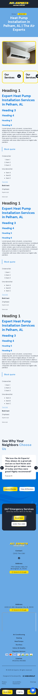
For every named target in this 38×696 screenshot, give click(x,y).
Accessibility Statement (17, 683)
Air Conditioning (19, 634)
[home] (19, 4)
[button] (2, 468)
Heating (19, 638)
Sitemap (33, 682)
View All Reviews (27, 489)
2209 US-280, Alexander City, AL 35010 (19, 607)
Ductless (19, 645)
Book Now (7, 692)
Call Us (20, 692)
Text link (5, 182)
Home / (14, 14)
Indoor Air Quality (19, 648)
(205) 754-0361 (19, 524)
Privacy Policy (4, 683)
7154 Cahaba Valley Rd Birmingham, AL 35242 (19, 568)
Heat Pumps (19, 641)
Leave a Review (10, 489)
